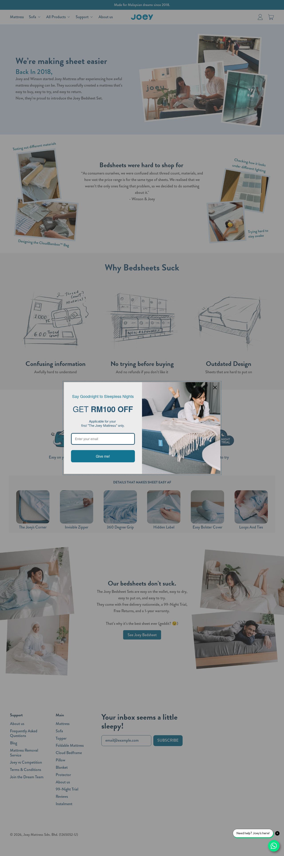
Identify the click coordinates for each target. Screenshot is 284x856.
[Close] (215, 387)
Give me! (103, 456)
